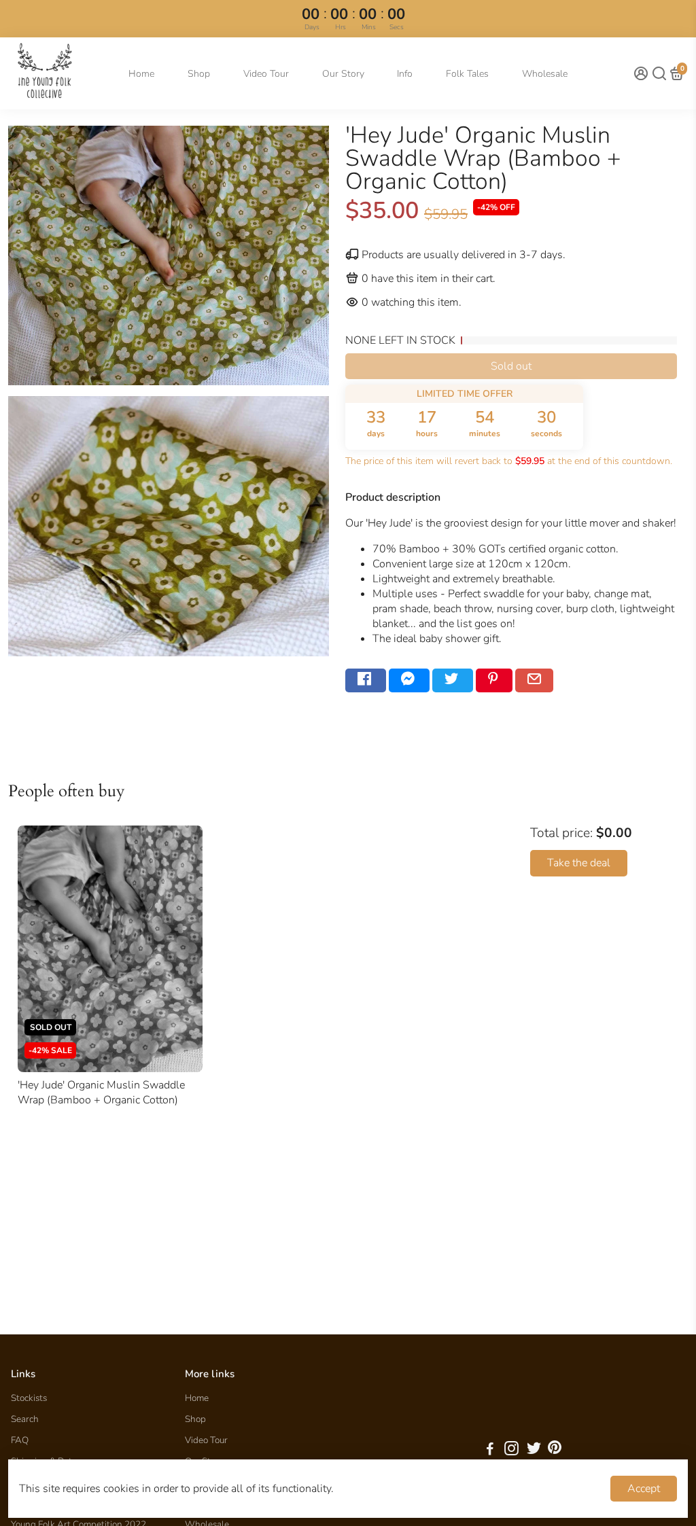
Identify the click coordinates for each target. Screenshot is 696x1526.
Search (25, 1419)
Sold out (511, 366)
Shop (199, 73)
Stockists (29, 1397)
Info (405, 73)
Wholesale (545, 73)
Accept (643, 1488)
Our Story (343, 73)
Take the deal (578, 862)
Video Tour (266, 73)
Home (141, 73)
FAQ (20, 1440)
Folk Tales (467, 73)
